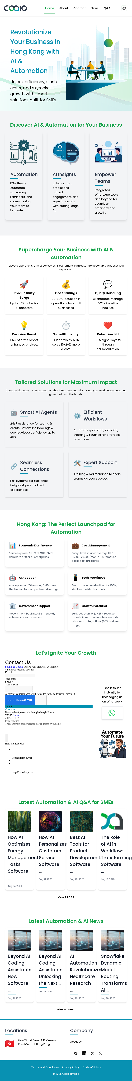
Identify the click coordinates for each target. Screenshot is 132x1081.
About (63, 8)
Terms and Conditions (45, 1067)
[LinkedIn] (84, 1053)
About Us (76, 1042)
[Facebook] (76, 1053)
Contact (79, 8)
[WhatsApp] (101, 1053)
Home (49, 8)
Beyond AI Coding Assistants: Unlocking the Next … (51, 969)
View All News (66, 1009)
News (95, 8)
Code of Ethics (92, 1067)
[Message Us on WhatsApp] (112, 713)
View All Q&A (66, 897)
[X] (92, 1053)
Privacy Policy (71, 1067)
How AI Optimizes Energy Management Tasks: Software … (23, 857)
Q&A (107, 8)
